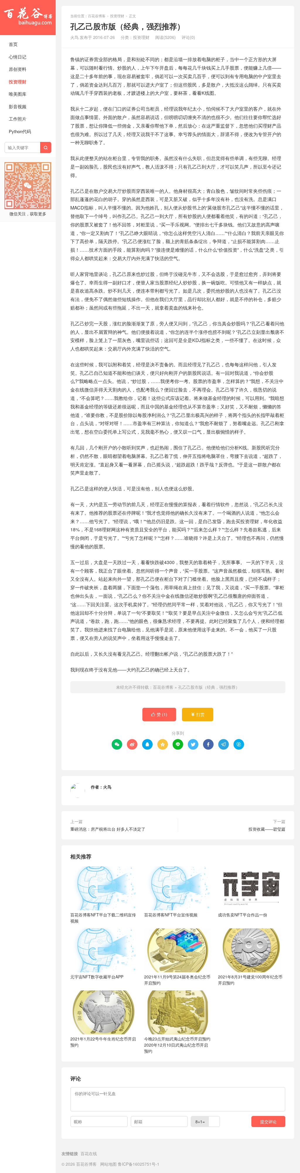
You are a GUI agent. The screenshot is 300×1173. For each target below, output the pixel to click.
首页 (13, 44)
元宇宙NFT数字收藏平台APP (96, 977)
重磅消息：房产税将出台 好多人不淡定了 (107, 829)
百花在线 (89, 1153)
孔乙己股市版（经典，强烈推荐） (209, 687)
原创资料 (17, 69)
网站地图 (108, 1164)
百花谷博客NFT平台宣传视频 (170, 915)
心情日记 (17, 57)
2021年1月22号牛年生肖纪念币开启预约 (103, 1042)
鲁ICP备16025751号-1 (138, 1164)
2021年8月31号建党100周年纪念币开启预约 (250, 980)
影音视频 (17, 106)
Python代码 (20, 131)
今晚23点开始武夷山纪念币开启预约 (177, 1045)
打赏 (197, 714)
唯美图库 (17, 94)
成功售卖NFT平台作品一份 (242, 915)
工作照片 (17, 119)
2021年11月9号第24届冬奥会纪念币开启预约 (177, 980)
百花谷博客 (28, 17)
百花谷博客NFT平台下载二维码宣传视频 (103, 918)
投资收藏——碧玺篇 (266, 829)
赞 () (159, 714)
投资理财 (17, 81)
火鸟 (107, 787)
